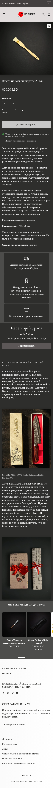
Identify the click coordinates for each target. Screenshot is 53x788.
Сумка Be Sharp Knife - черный (38, 641)
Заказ (5, 748)
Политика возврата (12, 758)
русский (25, 775)
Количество (6, 98)
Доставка (7, 739)
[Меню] (3, 14)
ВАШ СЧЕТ (8, 673)
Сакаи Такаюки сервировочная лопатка (14, 641)
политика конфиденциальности (18, 763)
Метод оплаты (9, 744)
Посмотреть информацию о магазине (20, 141)
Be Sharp (20, 781)
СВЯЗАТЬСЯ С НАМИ (14, 668)
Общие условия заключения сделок (20, 753)
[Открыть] (49, 3)
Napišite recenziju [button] (26, 346)
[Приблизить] (49, 26)
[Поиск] (43, 14)
